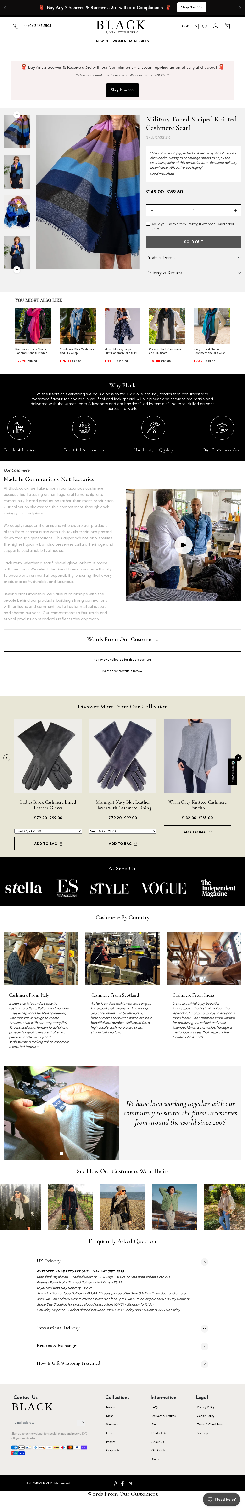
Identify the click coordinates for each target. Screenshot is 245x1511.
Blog (154, 1424)
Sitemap (202, 1433)
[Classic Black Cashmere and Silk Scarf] (167, 326)
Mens (109, 1416)
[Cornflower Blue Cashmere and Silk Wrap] (78, 326)
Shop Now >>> (122, 89)
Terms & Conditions (210, 1424)
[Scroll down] (16, 269)
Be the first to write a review (122, 671)
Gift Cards (158, 1450)
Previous (6, 757)
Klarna (155, 1459)
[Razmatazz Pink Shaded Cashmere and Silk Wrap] (33, 326)
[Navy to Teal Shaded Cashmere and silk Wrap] (212, 326)
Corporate (112, 1450)
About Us (157, 1442)
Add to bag (45, 843)
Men (133, 41)
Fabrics (110, 1442)
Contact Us (158, 1433)
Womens (112, 1424)
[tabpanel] (61, 1113)
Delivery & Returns (164, 272)
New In (110, 1407)
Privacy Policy (206, 1407)
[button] (204, 26)
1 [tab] (61, 1153)
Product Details (160, 257)
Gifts (144, 41)
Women (119, 41)
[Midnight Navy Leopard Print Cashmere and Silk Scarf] (123, 326)
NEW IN (102, 41)
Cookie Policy (205, 1416)
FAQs (155, 1407)
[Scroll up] (16, 114)
